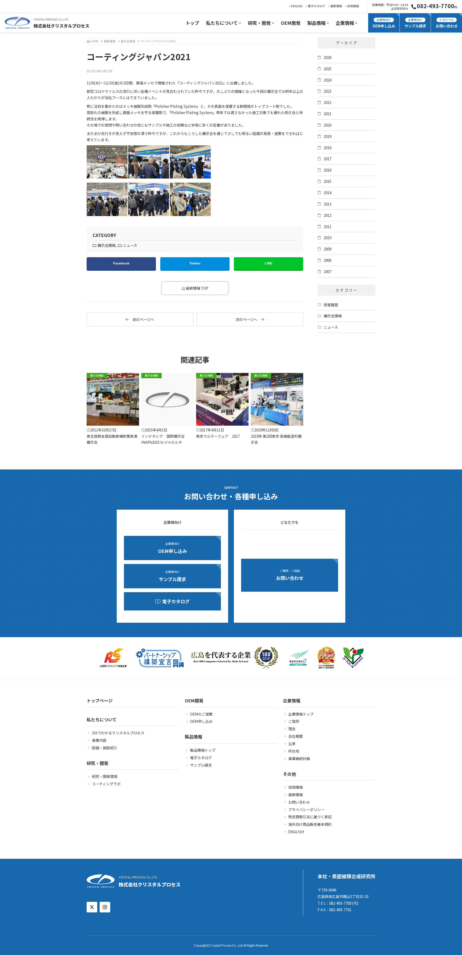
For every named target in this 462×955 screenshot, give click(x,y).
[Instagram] (105, 907)
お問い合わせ (446, 23)
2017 (327, 158)
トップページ (100, 700)
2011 (327, 226)
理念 (291, 728)
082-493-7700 (437, 6)
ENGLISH (296, 6)
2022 (327, 102)
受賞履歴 (331, 304)
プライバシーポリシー (306, 809)
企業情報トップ (301, 714)
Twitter (194, 263)
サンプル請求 (415, 23)
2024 (327, 80)
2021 (327, 113)
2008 (327, 260)
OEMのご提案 (201, 714)
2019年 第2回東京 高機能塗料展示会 (276, 409)
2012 (327, 215)
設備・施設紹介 (104, 747)
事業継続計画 (299, 758)
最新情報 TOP (197, 288)
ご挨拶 (293, 721)
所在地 (293, 751)
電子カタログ (316, 6)
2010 (327, 237)
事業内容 (99, 740)
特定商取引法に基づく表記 (310, 816)
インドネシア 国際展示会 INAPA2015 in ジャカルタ (164, 409)
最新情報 (336, 6)
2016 (327, 170)
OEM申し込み (383, 23)
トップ (192, 22)
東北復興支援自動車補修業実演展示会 (112, 409)
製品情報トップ (202, 750)
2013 (327, 203)
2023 (327, 91)
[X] (92, 907)
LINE (268, 263)
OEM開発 (291, 22)
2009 (327, 248)
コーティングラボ (106, 783)
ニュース (130, 245)
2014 (327, 192)
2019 (327, 136)
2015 (327, 181)
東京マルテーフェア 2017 (218, 405)
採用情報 (353, 6)
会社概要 (295, 736)
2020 (327, 125)
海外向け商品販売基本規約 (310, 824)
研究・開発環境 (104, 776)
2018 (327, 147)
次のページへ (248, 319)
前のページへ (141, 319)
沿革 (291, 743)
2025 (327, 68)
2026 (327, 57)
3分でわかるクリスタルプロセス (118, 732)
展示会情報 (128, 41)
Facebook (121, 263)
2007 (327, 271)
